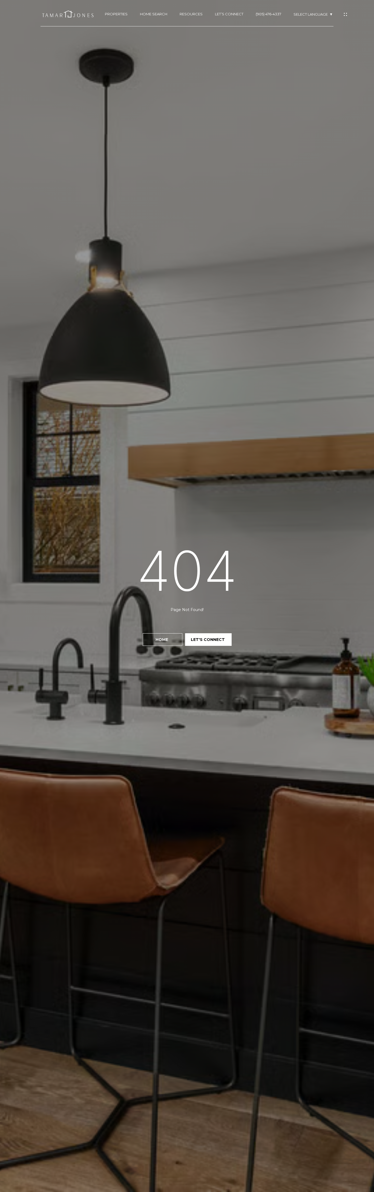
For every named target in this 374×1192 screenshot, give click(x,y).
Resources (191, 14)
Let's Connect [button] (208, 639)
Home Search (153, 14)
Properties (116, 14)
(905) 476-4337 (268, 14)
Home (162, 639)
